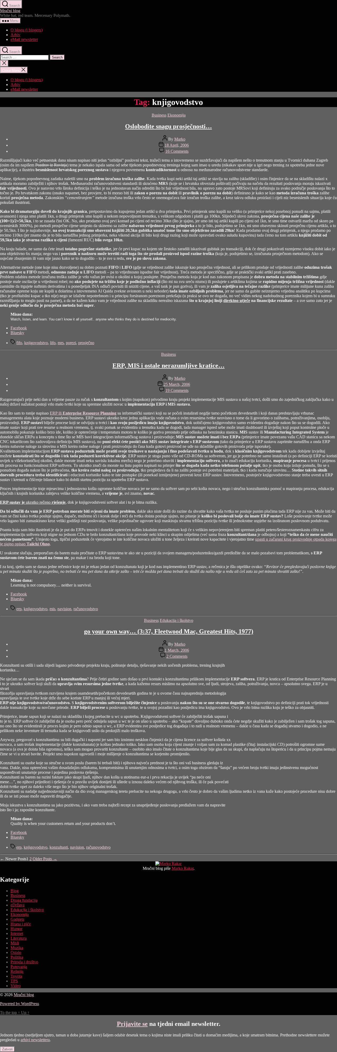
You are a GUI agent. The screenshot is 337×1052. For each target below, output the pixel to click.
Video (16, 985)
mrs (61, 342)
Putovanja (19, 966)
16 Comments (177, 151)
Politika (17, 957)
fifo (19, 342)
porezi (71, 342)
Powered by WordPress (19, 1003)
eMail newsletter (24, 39)
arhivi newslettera (35, 1039)
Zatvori (7, 1049)
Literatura (19, 938)
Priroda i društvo (24, 962)
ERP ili (83, 413)
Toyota (16, 976)
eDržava (17, 905)
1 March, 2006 (177, 650)
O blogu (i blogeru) (27, 30)
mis (52, 609)
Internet (17, 933)
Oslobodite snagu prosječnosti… (168, 126)
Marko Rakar (183, 868)
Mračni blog (10, 10)
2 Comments (176, 656)
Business (159, 115)
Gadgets (17, 919)
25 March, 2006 (176, 384)
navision (64, 609)
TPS (14, 981)
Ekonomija (176, 115)
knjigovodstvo (36, 342)
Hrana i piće (21, 924)
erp (19, 609)
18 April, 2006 (177, 145)
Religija (17, 971)
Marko (179, 139)
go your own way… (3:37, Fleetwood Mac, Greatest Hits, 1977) (168, 631)
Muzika (17, 947)
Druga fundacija (24, 900)
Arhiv (15, 34)
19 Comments (177, 390)
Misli (15, 943)
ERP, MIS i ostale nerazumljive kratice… (168, 365)
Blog (15, 890)
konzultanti (58, 847)
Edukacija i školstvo (176, 620)
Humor (16, 928)
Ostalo (16, 952)
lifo (53, 342)
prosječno (86, 342)
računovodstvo (85, 609)
